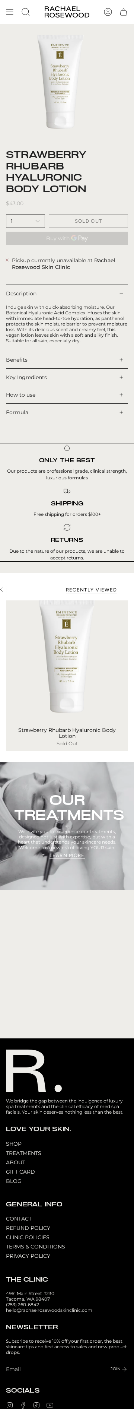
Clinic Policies (28, 1237)
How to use (20, 394)
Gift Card (20, 1171)
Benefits (17, 359)
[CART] (123, 11)
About (15, 1162)
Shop (14, 1143)
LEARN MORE (67, 855)
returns (75, 558)
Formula (17, 412)
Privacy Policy (28, 1256)
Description (21, 293)
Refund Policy (28, 1228)
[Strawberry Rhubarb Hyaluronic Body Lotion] (67, 661)
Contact (19, 1218)
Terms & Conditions (35, 1246)
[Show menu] (9, 11)
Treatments (23, 1153)
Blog (14, 1181)
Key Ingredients (26, 377)
